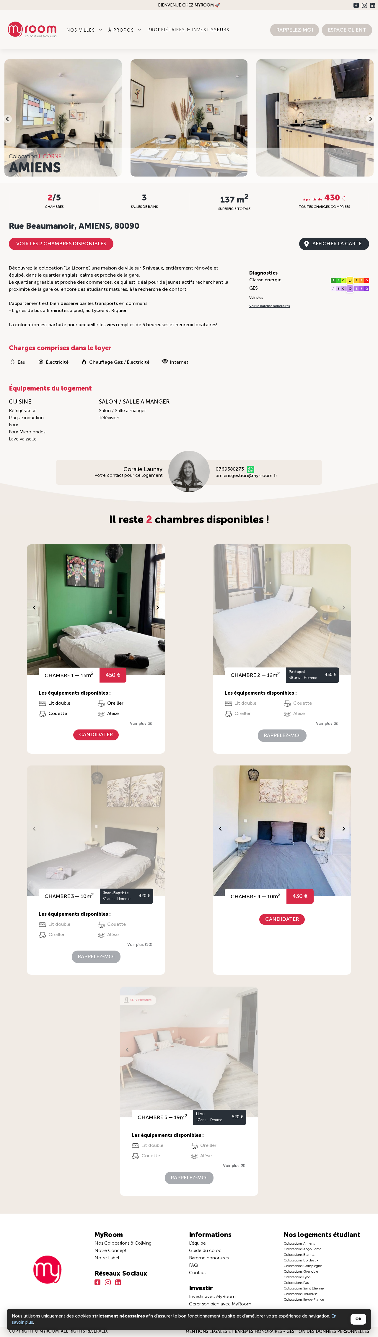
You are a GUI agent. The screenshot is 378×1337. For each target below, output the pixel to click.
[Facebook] (356, 5)
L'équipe (197, 1243)
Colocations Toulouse (300, 1294)
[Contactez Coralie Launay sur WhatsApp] (250, 469)
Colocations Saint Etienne (304, 1288)
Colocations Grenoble (301, 1272)
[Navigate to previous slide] (7, 119)
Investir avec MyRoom (212, 1296)
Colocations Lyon (297, 1277)
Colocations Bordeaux (301, 1260)
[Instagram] (364, 5)
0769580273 (230, 469)
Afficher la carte (337, 243)
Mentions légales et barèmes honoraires (234, 1332)
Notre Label (106, 1258)
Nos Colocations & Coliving (122, 1243)
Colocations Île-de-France (304, 1300)
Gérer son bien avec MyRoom (220, 1304)
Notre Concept (110, 1250)
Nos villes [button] (82, 30)
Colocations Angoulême (302, 1249)
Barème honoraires (209, 1258)
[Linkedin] (372, 5)
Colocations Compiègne (303, 1266)
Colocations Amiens (299, 1243)
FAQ (193, 1265)
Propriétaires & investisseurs (188, 30)
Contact (197, 1273)
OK (358, 1319)
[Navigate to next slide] (370, 119)
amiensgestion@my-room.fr (246, 476)
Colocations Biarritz (299, 1255)
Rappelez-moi (294, 30)
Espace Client (347, 30)
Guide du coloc (205, 1250)
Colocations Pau (296, 1283)
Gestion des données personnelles (327, 1332)
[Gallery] (189, 119)
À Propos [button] (122, 30)
